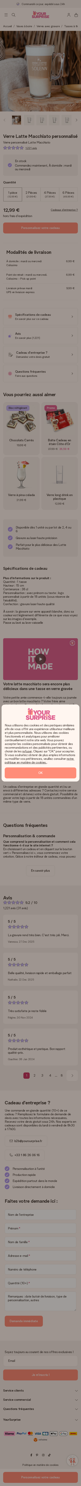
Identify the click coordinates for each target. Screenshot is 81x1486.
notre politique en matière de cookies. (40, 760)
